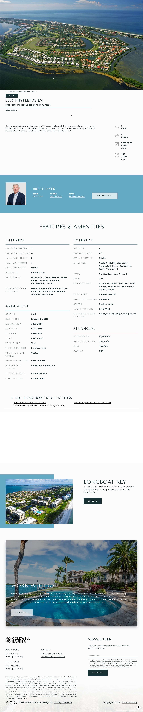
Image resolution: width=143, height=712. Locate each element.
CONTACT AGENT (105, 196)
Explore (92, 501)
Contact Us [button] (22, 612)
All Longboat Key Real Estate (30, 402)
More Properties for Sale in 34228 (92, 402)
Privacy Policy (123, 667)
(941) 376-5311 (56, 196)
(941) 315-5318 (12, 666)
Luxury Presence (63, 702)
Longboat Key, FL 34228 (53, 657)
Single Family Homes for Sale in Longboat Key (39, 405)
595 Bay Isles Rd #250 (52, 654)
